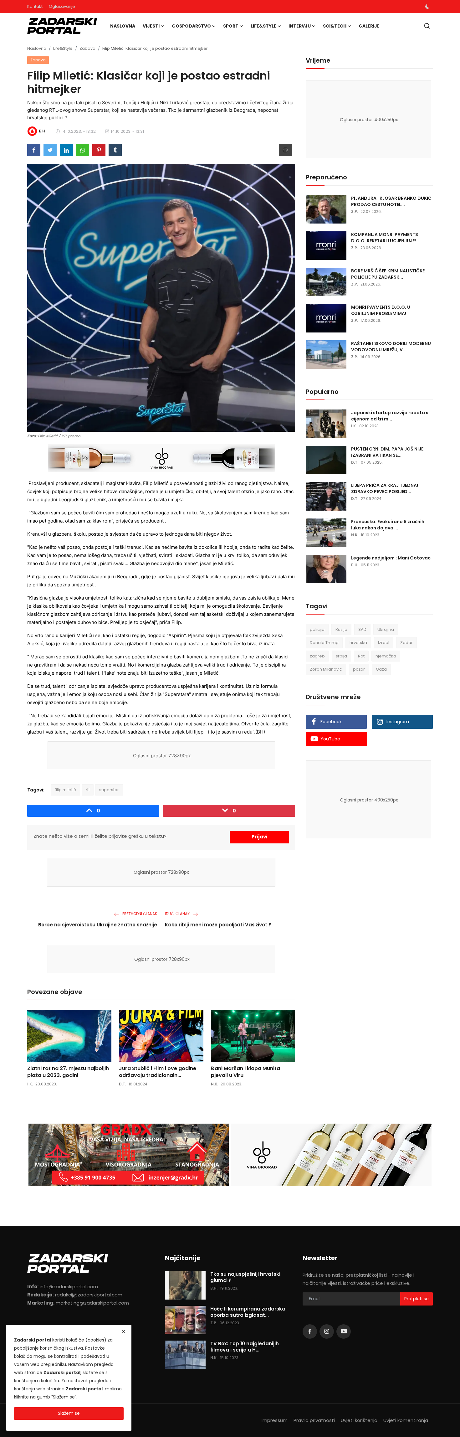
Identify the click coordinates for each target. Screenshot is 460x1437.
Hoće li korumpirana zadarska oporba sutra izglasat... (247, 1312)
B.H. (354, 565)
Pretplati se (416, 1298)
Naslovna (122, 26)
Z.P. (354, 211)
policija (317, 629)
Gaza (381, 669)
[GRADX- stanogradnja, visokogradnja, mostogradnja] (128, 1155)
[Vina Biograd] (331, 1155)
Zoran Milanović (326, 669)
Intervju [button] (300, 26)
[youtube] (343, 1331)
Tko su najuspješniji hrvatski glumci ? (245, 1277)
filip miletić (65, 790)
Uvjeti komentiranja (405, 1420)
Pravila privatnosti (314, 1420)
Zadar (406, 643)
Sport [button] (230, 26)
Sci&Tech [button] (334, 26)
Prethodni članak (139, 913)
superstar (109, 790)
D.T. (122, 1084)
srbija (341, 656)
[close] (123, 1331)
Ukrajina (385, 629)
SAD (362, 629)
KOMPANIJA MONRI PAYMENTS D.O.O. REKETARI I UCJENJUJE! (384, 237)
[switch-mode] (427, 6)
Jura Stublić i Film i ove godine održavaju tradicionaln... (157, 1072)
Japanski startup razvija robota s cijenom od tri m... (389, 415)
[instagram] (326, 1331)
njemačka (386, 656)
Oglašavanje (62, 6)
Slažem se (69, 1413)
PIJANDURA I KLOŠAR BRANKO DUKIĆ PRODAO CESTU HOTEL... (391, 201)
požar (359, 669)
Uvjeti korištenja (359, 1420)
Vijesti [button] (151, 26)
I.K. (30, 1084)
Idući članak (178, 913)
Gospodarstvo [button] (191, 26)
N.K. (214, 1084)
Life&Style (63, 48)
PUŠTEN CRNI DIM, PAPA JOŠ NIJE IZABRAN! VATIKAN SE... (387, 452)
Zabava (87, 48)
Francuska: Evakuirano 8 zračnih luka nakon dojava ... (387, 524)
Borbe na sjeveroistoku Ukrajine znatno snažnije (97, 924)
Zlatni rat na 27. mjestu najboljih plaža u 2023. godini (68, 1072)
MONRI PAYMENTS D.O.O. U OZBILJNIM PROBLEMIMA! (380, 310)
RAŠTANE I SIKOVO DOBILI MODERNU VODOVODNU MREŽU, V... (391, 346)
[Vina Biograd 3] (162, 458)
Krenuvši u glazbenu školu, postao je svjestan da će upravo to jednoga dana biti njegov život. (129, 534)
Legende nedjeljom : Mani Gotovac (391, 558)
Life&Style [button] (263, 26)
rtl (87, 790)
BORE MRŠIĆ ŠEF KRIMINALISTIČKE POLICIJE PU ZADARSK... (388, 274)
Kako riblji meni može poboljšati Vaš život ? (218, 924)
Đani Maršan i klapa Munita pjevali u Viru (245, 1072)
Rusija (341, 629)
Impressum (275, 1420)
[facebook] (310, 1331)
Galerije (369, 26)
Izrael (383, 643)
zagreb (317, 656)
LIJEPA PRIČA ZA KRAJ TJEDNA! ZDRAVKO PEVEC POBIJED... (384, 488)
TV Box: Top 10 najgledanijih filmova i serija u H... (244, 1347)
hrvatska (358, 643)
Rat (361, 656)
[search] (427, 26)
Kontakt (35, 6)
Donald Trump (324, 643)
